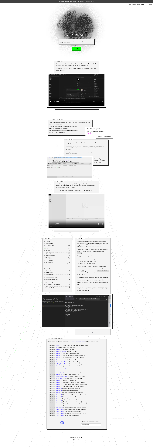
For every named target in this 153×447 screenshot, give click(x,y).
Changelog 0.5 (59, 396)
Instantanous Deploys (55, 255)
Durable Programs (54, 243)
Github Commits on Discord (56, 279)
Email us (92, 1)
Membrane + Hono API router (62, 361)
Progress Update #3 (60, 409)
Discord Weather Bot (54, 288)
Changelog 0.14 (59, 374)
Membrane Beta (68, 1)
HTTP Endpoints (54, 260)
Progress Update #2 (60, 411)
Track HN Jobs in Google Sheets (57, 284)
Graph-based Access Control (56, 252)
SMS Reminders (54, 272)
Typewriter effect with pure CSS (63, 368)
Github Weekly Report (55, 282)
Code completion (54, 264)
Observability (53, 253)
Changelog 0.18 (59, 355)
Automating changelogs (61, 372)
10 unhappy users (59, 359)
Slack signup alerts (60, 378)
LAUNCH (76, 48)
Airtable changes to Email (56, 277)
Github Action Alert (54, 270)
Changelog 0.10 (59, 386)
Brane (57, 347)
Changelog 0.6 (59, 394)
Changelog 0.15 (59, 370)
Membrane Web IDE (54, 247)
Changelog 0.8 (59, 390)
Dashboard (52, 250)
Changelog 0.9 (59, 388)
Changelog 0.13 (59, 380)
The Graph (52, 248)
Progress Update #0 (60, 415)
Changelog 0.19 (59, 353)
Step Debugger (53, 257)
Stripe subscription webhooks (62, 376)
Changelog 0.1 (59, 405)
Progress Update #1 (60, 413)
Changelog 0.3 (59, 401)
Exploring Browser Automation (62, 364)
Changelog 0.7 (59, 392)
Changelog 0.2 (59, 403)
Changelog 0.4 (59, 399)
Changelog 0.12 (59, 382)
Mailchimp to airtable (55, 281)
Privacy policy (76, 440)
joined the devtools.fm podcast (78, 341)
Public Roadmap (59, 407)
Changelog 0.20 (59, 349)
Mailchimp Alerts (54, 274)
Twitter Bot (52, 286)
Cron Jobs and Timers (55, 245)
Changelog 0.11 (59, 384)
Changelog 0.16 (59, 366)
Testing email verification (61, 351)
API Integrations (54, 262)
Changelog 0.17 (59, 357)
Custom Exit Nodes (54, 259)
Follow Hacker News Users (56, 276)
